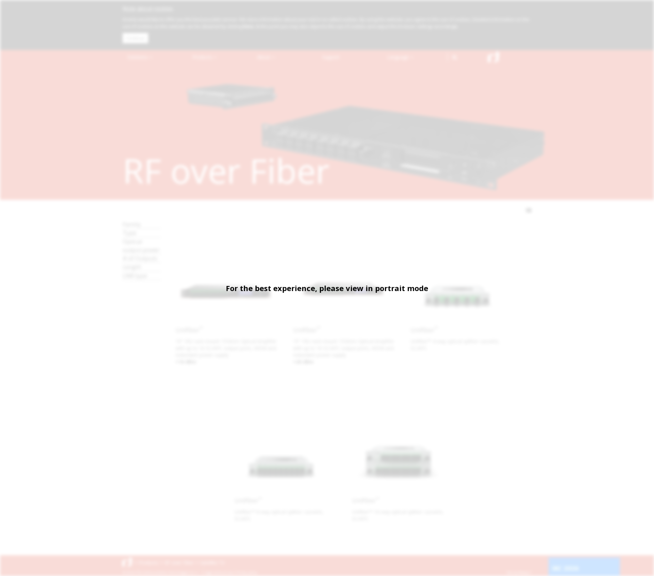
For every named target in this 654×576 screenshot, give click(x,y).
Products (203, 57)
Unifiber (189, 330)
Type (129, 233)
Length (132, 267)
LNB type (135, 275)
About (264, 57)
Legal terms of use (219, 572)
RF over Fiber (179, 562)
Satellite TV (212, 562)
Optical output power (141, 246)
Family (132, 224)
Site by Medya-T (519, 572)
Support (331, 57)
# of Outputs (140, 258)
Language (398, 57)
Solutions (138, 57)
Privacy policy (246, 572)
